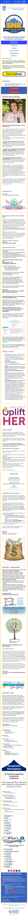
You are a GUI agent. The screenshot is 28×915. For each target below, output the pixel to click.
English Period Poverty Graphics (8, 469)
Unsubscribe (5, 908)
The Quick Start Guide (16, 719)
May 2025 (8, 816)
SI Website (14, 48)
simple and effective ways (15, 368)
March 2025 (9, 865)
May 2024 (8, 857)
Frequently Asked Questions (16, 505)
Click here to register (14, 487)
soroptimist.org (7, 345)
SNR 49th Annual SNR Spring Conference (13, 83)
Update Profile (11, 908)
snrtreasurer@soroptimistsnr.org (9, 523)
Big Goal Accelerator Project (17, 465)
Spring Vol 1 (9, 867)
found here (23, 515)
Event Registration (14, 53)
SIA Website (14, 45)
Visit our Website (14, 88)
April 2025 (8, 819)
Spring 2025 (9, 850)
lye (14, 732)
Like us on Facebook (14, 92)
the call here (12, 178)
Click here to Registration (14, 480)
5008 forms (7, 519)
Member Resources (6, 344)
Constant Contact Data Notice (19, 908)
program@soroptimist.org (13, 359)
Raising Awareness (9, 741)
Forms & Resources (14, 50)
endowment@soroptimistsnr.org (19, 672)
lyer (9, 731)
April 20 (8, 826)
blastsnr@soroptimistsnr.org (9, 879)
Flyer (11, 733)
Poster (15, 741)
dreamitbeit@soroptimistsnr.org (10, 725)
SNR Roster (14, 55)
